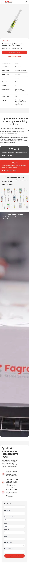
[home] (6, 2)
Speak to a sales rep (14, 52)
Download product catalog (14, 56)
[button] (26, 2)
